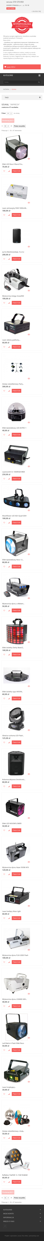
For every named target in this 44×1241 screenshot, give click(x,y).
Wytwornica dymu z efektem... (13, 603)
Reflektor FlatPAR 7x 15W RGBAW (15, 1175)
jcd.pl (19, 1236)
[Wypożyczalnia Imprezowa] (22, 25)
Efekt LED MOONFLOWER (11, 823)
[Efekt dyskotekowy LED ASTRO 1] (16, 411)
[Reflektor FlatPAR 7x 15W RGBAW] (16, 1158)
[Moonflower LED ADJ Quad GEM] (16, 499)
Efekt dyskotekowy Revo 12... (12, 559)
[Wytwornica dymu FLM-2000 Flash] (16, 939)
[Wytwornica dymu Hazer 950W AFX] (16, 851)
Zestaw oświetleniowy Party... (13, 384)
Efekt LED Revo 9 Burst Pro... (12, 164)
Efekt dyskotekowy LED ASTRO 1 (14, 428)
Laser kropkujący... (9, 1087)
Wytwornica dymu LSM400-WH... (14, 999)
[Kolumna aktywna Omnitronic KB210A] (16, 763)
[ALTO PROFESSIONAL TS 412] (16, 235)
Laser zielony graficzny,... (11, 340)
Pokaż (4, 113)
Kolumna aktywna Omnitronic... (13, 779)
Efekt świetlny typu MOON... (12, 691)
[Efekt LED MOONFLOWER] (16, 807)
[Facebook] (5, 1226)
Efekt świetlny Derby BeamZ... (13, 647)
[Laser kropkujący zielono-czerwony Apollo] (16, 1071)
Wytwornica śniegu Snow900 (13, 296)
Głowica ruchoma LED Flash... (13, 735)
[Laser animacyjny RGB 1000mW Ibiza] (16, 192)
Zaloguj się (37, 11)
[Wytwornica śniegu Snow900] (16, 279)
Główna (6, 89)
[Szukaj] (39, 82)
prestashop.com (34, 1236)
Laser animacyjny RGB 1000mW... (14, 208)
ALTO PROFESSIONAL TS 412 (13, 252)
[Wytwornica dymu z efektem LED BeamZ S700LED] (16, 587)
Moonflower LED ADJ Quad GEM (14, 516)
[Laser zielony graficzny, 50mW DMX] (16, 323)
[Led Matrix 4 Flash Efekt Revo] (16, 1027)
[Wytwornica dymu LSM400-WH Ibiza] (16, 983)
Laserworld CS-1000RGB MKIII (13, 472)
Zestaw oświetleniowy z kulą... (13, 1131)
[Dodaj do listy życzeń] (4, 171)
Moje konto (8, 1213)
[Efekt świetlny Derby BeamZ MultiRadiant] (16, 631)
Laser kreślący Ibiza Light (11, 911)
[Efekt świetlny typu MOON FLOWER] (16, 675)
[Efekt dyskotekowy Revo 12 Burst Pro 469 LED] (16, 543)
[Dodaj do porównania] (9, 171)
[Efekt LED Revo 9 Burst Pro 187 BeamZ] (16, 148)
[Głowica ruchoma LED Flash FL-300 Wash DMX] (16, 719)
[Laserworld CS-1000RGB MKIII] (16, 455)
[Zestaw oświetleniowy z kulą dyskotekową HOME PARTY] (16, 1115)
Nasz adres (11, 8)
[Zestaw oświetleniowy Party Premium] (16, 367)
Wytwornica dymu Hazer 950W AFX (15, 867)
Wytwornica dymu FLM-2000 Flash (15, 955)
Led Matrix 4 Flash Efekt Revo (13, 1043)
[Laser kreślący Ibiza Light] (16, 895)
